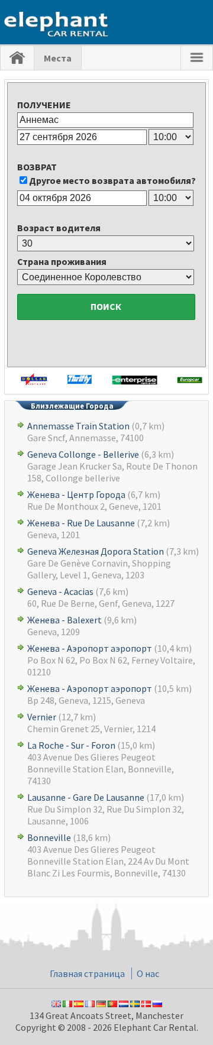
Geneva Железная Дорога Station (95, 551)
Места (58, 58)
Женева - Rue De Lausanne (81, 523)
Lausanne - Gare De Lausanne (85, 797)
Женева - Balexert (64, 620)
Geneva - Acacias (60, 591)
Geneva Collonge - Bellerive (83, 454)
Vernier (41, 717)
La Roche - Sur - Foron (71, 745)
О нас (148, 973)
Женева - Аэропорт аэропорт (89, 648)
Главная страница (87, 973)
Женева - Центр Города (76, 494)
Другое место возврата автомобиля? (112, 180)
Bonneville (49, 837)
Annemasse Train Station (78, 426)
